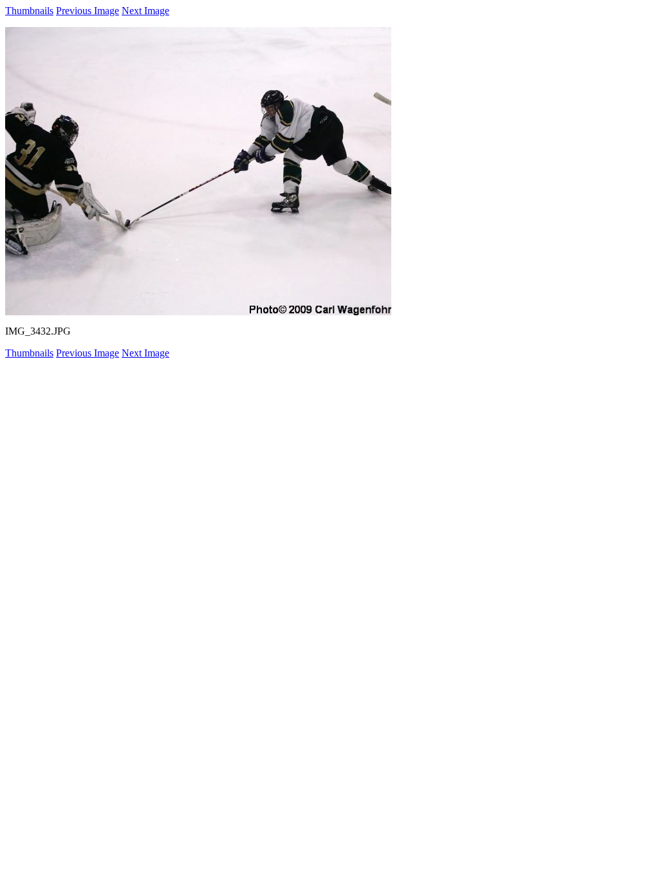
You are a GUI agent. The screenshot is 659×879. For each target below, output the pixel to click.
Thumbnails (29, 10)
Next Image (145, 10)
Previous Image (87, 10)
